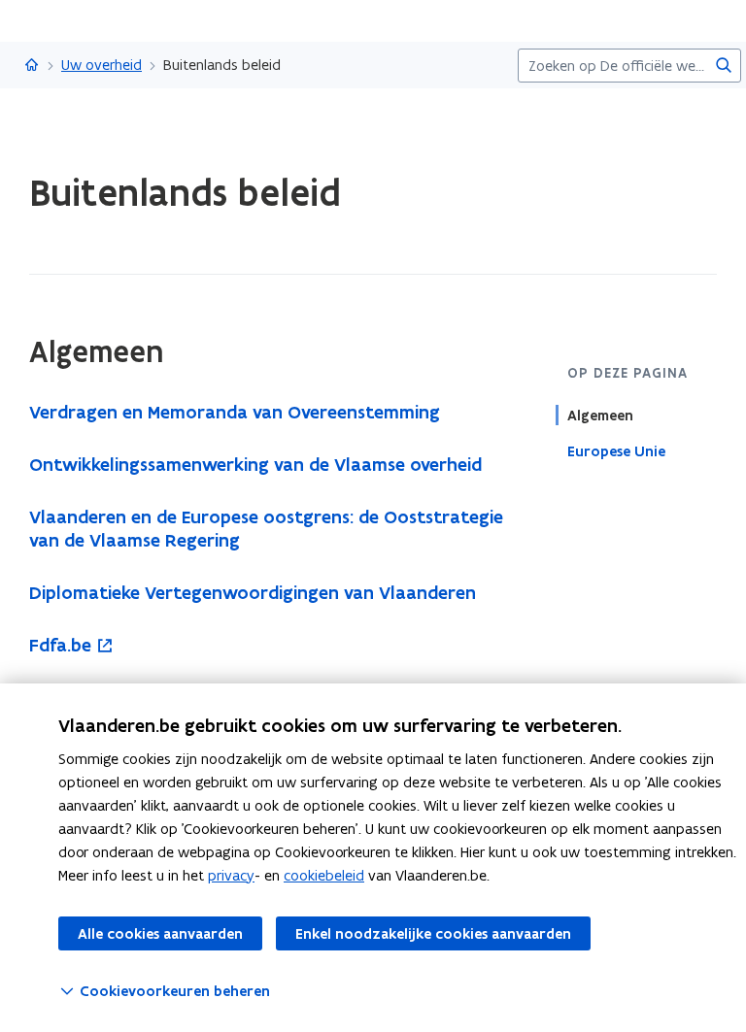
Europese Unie (616, 451)
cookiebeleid (324, 875)
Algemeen (600, 415)
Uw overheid (101, 64)
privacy (231, 875)
